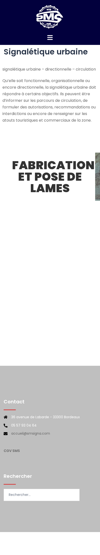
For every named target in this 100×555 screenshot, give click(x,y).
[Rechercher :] (42, 495)
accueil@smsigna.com (30, 433)
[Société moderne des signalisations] (50, 17)
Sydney (73, 546)
